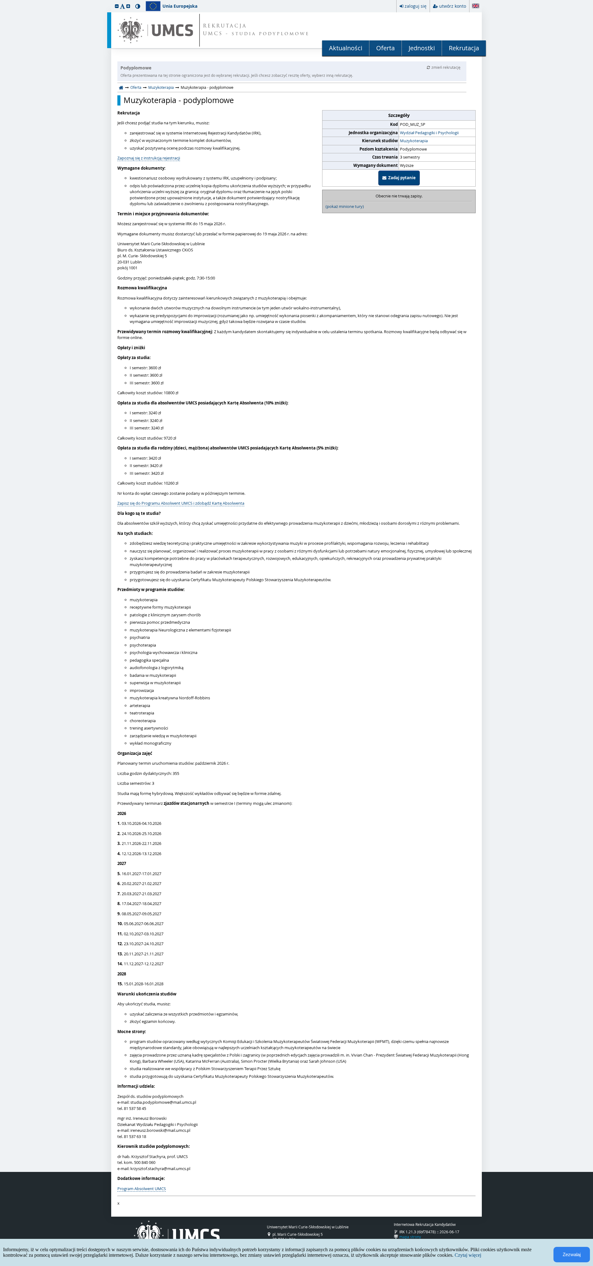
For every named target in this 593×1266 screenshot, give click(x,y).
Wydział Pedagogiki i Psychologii (429, 132)
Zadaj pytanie (401, 177)
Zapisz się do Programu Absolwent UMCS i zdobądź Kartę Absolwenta (180, 503)
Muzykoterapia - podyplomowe (179, 100)
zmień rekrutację (446, 67)
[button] (117, 6)
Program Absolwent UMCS (141, 1188)
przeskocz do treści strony (1, 1)
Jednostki (422, 48)
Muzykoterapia (161, 87)
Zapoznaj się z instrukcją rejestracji (148, 158)
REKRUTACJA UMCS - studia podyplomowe (256, 30)
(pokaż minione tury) (345, 206)
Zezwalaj (572, 1254)
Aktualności (345, 48)
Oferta (385, 48)
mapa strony (410, 1236)
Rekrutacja (464, 48)
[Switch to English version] (476, 6)
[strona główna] (121, 87)
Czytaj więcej (468, 1255)
